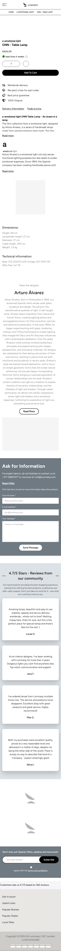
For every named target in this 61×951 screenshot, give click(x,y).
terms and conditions (38, 870)
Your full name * (9, 495)
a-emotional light (25, 12)
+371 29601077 (10, 477)
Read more (8, 135)
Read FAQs (8, 483)
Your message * (9, 518)
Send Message (30, 547)
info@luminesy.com (45, 477)
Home (11, 12)
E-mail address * (9, 507)
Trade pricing (34, 108)
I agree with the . (30, 870)
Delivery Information (13, 108)
